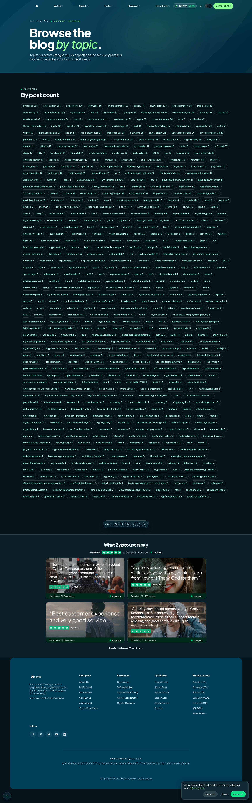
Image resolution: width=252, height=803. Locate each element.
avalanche (182, 153)
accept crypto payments (149, 429)
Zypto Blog (161, 687)
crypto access (95, 254)
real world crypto (204, 153)
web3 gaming (77, 355)
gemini (139, 274)
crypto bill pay (157, 133)
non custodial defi (172, 301)
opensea (28, 260)
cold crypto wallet (148, 227)
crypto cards (158, 106)
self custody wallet (94, 240)
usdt (137, 126)
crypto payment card (64, 382)
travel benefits (72, 274)
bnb (122, 186)
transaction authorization (133, 308)
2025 (205, 287)
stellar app (29, 469)
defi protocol (78, 234)
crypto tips (80, 469)
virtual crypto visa (177, 476)
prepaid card (30, 402)
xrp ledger (138, 186)
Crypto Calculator (126, 703)
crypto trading (192, 139)
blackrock (114, 375)
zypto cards (55, 173)
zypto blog (160, 402)
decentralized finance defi (136, 267)
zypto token (67, 166)
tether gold (170, 207)
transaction (214, 308)
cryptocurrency (182, 106)
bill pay (190, 234)
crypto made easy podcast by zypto (64, 395)
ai (131, 254)
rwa (167, 153)
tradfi (214, 415)
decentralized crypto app (36, 442)
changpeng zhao (216, 490)
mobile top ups (116, 133)
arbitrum (110, 160)
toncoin (144, 260)
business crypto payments (62, 456)
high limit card (157, 456)
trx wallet (46, 469)
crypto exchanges (67, 146)
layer (87, 247)
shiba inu (45, 146)
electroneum (78, 213)
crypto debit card (196, 382)
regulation (72, 126)
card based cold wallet (116, 146)
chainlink (29, 146)
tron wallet (133, 240)
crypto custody (48, 227)
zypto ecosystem (33, 254)
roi (151, 328)
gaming (160, 335)
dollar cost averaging (76, 415)
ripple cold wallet (74, 375)
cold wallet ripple (32, 294)
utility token (220, 335)
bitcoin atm (190, 463)
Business (132, 6)
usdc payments (173, 442)
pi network (30, 139)
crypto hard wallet (132, 476)
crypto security (122, 119)
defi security (168, 449)
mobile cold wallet (33, 456)
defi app (152, 247)
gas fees (157, 382)
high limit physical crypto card (200, 469)
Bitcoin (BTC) (199, 682)
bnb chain (162, 166)
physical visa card (168, 274)
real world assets (164, 146)
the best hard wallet (34, 126)
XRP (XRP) (197, 708)
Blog (40, 21)
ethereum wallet (99, 314)
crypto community (124, 314)
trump (40, 213)
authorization (149, 301)
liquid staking (171, 415)
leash (149, 321)
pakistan (154, 442)
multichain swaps (209, 186)
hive (166, 227)
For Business (85, 692)
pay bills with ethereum (68, 207)
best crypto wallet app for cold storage (148, 483)
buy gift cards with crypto (68, 287)
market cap (185, 355)
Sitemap (159, 708)
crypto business (173, 375)
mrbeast (118, 436)
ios (151, 274)
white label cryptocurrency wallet (188, 456)
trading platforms (188, 436)
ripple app (53, 375)
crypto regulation (33, 160)
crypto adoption (123, 139)
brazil (126, 463)
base (67, 180)
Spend (82, 6)
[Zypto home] (37, 6)
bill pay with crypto (81, 409)
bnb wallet (111, 267)
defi (94, 112)
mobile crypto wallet (75, 160)
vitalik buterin (59, 368)
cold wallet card (127, 301)
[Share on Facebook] (139, 524)
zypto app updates (49, 133)
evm (142, 314)
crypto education (186, 220)
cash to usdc (30, 287)
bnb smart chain (107, 294)
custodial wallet (138, 193)
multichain (219, 220)
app (40, 301)
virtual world (124, 422)
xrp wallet (77, 153)
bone (90, 227)
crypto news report (33, 234)
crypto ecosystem (184, 240)
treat (161, 321)
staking (222, 234)
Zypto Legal (85, 703)
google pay (194, 362)
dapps (27, 153)
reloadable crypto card (175, 254)
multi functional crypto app (139, 173)
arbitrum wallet (76, 314)
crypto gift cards (145, 220)
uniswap (69, 193)
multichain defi (104, 442)
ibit (189, 442)
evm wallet (124, 429)
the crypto (213, 362)
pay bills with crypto (95, 126)
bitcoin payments (32, 328)
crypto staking (57, 247)
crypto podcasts (140, 213)
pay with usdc (58, 463)
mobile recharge (108, 463)
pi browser (199, 483)
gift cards (221, 146)
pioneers (86, 328)
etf (156, 153)
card (204, 220)
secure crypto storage (35, 382)
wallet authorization (76, 436)
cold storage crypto (206, 422)
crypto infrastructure (57, 348)
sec (154, 180)
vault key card (31, 119)
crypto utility (90, 146)
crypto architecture (162, 436)
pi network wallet (117, 469)
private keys (119, 153)
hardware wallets (65, 139)
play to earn (162, 490)
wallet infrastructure (89, 281)
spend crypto (30, 274)
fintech (191, 348)
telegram (73, 220)
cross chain (128, 160)
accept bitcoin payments (168, 362)
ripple (55, 126)
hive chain (208, 463)
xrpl (96, 160)
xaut (201, 207)
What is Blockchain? (127, 697)
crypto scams (52, 415)
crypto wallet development (66, 449)
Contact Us (85, 697)
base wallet (72, 240)
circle (183, 146)
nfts (41, 153)
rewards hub (192, 200)
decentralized (191, 274)
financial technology (158, 126)
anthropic (157, 409)
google (172, 409)
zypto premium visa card (151, 294)
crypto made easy (108, 321)
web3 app (135, 247)
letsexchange (151, 375)
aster (171, 308)
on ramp (188, 207)
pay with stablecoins (34, 463)
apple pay (156, 234)
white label (42, 355)
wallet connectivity (216, 301)
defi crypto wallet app (207, 321)
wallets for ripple (180, 422)
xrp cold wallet (54, 362)
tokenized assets (118, 234)
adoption (139, 234)
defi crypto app (64, 442)
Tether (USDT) (200, 703)
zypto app (30, 106)
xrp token (74, 362)
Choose (224, 794)
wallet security (57, 213)
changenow (136, 442)
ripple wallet (140, 153)
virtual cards (46, 260)
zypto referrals (190, 368)
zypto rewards (212, 368)
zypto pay (129, 112)
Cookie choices (145, 779)
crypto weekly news (152, 160)
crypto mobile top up (82, 463)
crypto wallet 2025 (136, 382)
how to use (56, 267)
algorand (165, 220)
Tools (107, 6)
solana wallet (51, 274)
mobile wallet (116, 254)
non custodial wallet (183, 133)
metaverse (190, 287)
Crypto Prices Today (127, 692)
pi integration (154, 476)
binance (28, 207)
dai (177, 395)
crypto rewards (76, 173)
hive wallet (92, 449)
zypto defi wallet (78, 267)
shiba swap (54, 254)
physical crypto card (211, 133)
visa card (28, 227)
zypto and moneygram (35, 490)
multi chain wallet (54, 112)
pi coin (221, 213)
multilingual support (209, 389)
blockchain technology (154, 112)
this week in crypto (183, 112)
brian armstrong (52, 402)
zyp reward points (149, 415)
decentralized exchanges (110, 247)
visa (77, 321)
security (102, 328)
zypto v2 (221, 267)
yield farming (68, 335)
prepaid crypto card (127, 200)
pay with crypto (203, 213)
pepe (27, 355)
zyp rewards (183, 126)
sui (117, 173)
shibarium (44, 207)
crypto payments (118, 106)
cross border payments (63, 341)
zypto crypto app (171, 348)
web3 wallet (57, 153)
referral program (205, 409)
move (208, 274)
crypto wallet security (136, 368)
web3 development (129, 348)
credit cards (30, 335)
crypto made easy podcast (99, 207)
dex (226, 260)
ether (188, 335)
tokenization (170, 139)
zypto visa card (182, 193)
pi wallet (98, 469)
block (159, 287)
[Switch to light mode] (208, 6)
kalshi (214, 207)
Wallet (57, 6)
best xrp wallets (32, 362)
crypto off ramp (100, 173)
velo (207, 281)
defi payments (89, 382)
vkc (101, 274)
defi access (194, 301)
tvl (191, 389)
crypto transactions (57, 119)
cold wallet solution (192, 260)
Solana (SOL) (199, 692)
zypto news (58, 200)
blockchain (110, 112)
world (194, 281)
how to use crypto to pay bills (154, 395)
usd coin (128, 395)
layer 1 (201, 415)
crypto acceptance (198, 496)
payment (49, 166)
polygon (211, 139)
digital (219, 294)
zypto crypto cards (34, 193)
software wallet (182, 328)
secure (27, 301)
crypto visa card (97, 153)
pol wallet (131, 375)
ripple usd (124, 220)
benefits (54, 281)
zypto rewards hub (33, 281)
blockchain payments (195, 247)
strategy (150, 348)
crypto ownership (121, 341)
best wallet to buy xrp (208, 355)
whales (163, 328)
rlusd (214, 160)
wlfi (106, 382)
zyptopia (223, 200)
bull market (217, 483)
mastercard (56, 314)
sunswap (116, 240)
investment (90, 476)
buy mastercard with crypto (151, 422)
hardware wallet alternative (194, 449)
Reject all (210, 794)
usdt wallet (167, 341)
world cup (98, 234)
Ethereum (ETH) (200, 687)
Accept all (238, 794)
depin (75, 247)
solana (223, 112)
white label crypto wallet (188, 227)
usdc (78, 119)
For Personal (85, 687)
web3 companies (94, 362)
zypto (141, 119)
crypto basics (177, 160)
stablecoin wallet (153, 200)
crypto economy (97, 119)
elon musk (206, 234)
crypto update (31, 395)
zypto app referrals (102, 301)
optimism (173, 200)
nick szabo (99, 496)
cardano (93, 200)
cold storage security (49, 436)
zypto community (119, 274)
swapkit (157, 308)
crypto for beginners (34, 341)
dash (107, 200)
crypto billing (30, 429)
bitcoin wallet (88, 193)
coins (88, 321)
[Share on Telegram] (121, 524)
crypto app (77, 112)
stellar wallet (195, 375)
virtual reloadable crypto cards (134, 490)
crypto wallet (52, 106)
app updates (204, 126)
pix (137, 463)
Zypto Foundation (88, 708)
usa (26, 314)
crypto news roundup (122, 260)
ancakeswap (105, 348)
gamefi (59, 355)
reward (127, 227)
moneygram (30, 166)
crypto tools (108, 308)
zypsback (96, 355)
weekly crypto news (103, 186)
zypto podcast (67, 260)
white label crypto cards (205, 254)
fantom (212, 375)
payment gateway (115, 281)
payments (136, 133)
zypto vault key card (34, 321)
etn (166, 240)
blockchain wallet (170, 173)
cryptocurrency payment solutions (41, 389)
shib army (173, 463)
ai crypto (144, 287)
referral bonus (48, 476)
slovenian (28, 476)
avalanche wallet (148, 254)
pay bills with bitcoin (34, 200)
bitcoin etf (125, 207)
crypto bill (89, 308)
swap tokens (100, 436)
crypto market (140, 469)
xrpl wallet (86, 166)
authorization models (107, 368)
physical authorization (75, 301)
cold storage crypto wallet (61, 328)
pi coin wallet (106, 389)
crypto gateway (118, 456)
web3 (221, 126)
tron (46, 139)
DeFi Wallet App (125, 687)
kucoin (160, 281)
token (208, 200)
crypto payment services (198, 173)
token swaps (105, 429)
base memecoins (50, 240)
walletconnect (202, 267)
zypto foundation (136, 409)
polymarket (218, 166)
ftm (178, 490)
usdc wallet (186, 341)
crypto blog (109, 476)
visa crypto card (83, 348)
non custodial (217, 429)
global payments (32, 409)
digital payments (59, 321)
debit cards (49, 335)
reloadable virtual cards (104, 335)
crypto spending (32, 173)
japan (204, 240)
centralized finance (121, 496)
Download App (223, 6)
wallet (27, 308)
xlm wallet (63, 469)
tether (28, 133)
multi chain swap (70, 476)
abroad (53, 301)
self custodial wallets (165, 368)
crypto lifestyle (32, 348)
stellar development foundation (68, 490)
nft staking (115, 402)
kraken (202, 442)
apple (187, 409)
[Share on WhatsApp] (127, 524)
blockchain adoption (199, 294)
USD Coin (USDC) (201, 697)
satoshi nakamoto (146, 341)
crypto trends (31, 415)
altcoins (53, 160)
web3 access (74, 254)
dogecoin (179, 166)
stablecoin (76, 200)
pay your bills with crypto (73, 186)
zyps (26, 213)
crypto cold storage (165, 260)
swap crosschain (113, 449)
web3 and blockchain (81, 429)
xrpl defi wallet (171, 247)
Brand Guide (161, 697)
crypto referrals (137, 436)
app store (55, 308)
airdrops (28, 267)
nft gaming (55, 422)
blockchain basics (213, 436)
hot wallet (72, 308)
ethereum (206, 112)
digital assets (186, 186)
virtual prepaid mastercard (141, 449)
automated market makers (120, 287)
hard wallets (136, 328)
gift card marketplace (113, 180)
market (175, 335)
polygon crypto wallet (35, 449)
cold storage (120, 126)
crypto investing (32, 220)
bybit (176, 469)
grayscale (139, 456)
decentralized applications (136, 335)
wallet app (161, 213)
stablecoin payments (110, 166)
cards (184, 267)
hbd (118, 382)
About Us (84, 682)
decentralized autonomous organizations (44, 483)
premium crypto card (114, 213)
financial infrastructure (109, 409)
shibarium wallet (109, 227)
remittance (198, 160)
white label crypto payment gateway (191, 314)
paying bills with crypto (210, 180)
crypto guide (203, 328)
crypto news (74, 106)
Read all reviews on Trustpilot (124, 648)
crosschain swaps (94, 402)
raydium (173, 287)
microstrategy (126, 415)
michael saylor (31, 496)
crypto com (180, 483)
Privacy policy (198, 788)
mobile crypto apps (113, 193)
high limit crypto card (138, 166)
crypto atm (160, 469)
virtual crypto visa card (204, 476)
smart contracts (148, 139)
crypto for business (178, 429)
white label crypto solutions (79, 389)
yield (188, 415)
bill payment (160, 193)
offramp (221, 348)
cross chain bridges (118, 355)
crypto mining (127, 389)
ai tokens (199, 429)
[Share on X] (116, 524)
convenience (177, 281)
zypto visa (127, 294)
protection (176, 294)
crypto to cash (159, 314)
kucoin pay (151, 240)
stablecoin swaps (56, 409)
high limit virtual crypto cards (103, 395)
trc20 (89, 274)
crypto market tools (138, 402)
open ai (27, 436)
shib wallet (175, 382)
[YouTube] (56, 734)
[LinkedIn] (64, 734)
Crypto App (123, 682)
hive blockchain (131, 321)
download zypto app (192, 308)
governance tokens (54, 496)
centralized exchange (78, 422)
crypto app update (33, 422)
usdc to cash (138, 180)
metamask (72, 402)
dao (42, 267)
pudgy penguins (181, 402)
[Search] (200, 6)
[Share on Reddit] (133, 524)
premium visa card (86, 180)
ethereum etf (54, 220)
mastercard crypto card (160, 355)
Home (32, 21)
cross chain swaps (162, 119)
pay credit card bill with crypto (39, 186)
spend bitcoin (193, 490)
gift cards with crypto (35, 368)
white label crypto (140, 281)
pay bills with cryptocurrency (177, 180)
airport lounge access (206, 402)
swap (40, 308)
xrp (181, 119)
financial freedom (165, 267)
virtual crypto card (91, 133)
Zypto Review (162, 703)
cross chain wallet (72, 227)
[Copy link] (145, 524)
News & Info (162, 6)
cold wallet (197, 119)
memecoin (174, 234)
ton (94, 213)
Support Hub (161, 682)
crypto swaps (201, 146)
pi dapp (212, 260)
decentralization (32, 375)
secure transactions (151, 389)
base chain (29, 240)
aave (54, 193)
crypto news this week (93, 260)
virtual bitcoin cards (112, 483)
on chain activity (82, 368)
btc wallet (84, 442)
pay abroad (95, 375)
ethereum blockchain (102, 490)
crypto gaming (104, 422)
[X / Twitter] (41, 734)
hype (138, 355)
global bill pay (175, 389)
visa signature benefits (94, 341)
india (120, 442)
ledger (205, 348)
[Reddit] (49, 734)
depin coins (94, 287)
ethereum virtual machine (199, 395)
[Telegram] (33, 734)
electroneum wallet (209, 341)
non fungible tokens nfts (83, 483)
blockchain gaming (33, 247)
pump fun (52, 180)
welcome (118, 328)
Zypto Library (162, 692)
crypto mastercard (57, 294)
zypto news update (171, 496)
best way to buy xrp (53, 429)
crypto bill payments (161, 186)
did (83, 335)
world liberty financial (92, 456)
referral (39, 314)
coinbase (212, 227)
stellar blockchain (180, 321)
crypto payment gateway (94, 139)
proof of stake (79, 496)
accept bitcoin (141, 362)
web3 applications (83, 294)
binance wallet (154, 463)
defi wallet (95, 106)
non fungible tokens (148, 207)
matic (68, 281)
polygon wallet (181, 213)
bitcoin (139, 106)
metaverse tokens (102, 415)
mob (46, 287)
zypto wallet (141, 146)
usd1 (96, 267)
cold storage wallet (207, 193)
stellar (70, 133)
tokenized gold (92, 220)
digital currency (32, 180)
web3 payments (119, 362)
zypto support (58, 234)
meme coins (198, 166)
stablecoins (204, 106)
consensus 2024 (146, 496)
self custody (30, 112)
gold (110, 220)
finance (203, 335)
